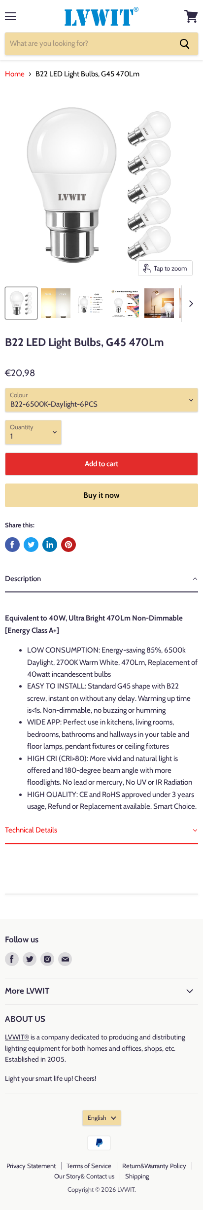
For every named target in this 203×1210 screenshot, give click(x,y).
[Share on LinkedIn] (49, 544)
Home (15, 74)
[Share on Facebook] (12, 544)
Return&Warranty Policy (154, 1166)
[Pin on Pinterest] (68, 544)
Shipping (137, 1176)
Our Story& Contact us (84, 1176)
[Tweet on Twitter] (31, 544)
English (97, 1117)
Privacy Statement (31, 1166)
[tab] (101, 579)
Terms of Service (89, 1166)
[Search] (184, 44)
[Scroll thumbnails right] (189, 303)
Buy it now (101, 495)
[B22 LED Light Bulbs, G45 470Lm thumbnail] (21, 303)
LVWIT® (17, 1037)
